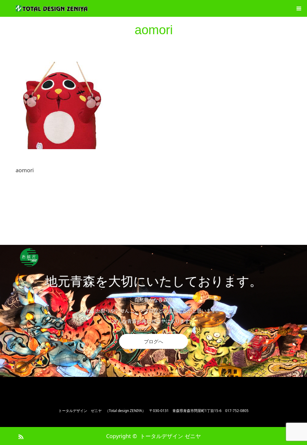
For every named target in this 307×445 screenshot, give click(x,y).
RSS (20, 435)
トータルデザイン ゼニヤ (170, 436)
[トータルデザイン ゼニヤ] (52, 8)
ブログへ (153, 341)
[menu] (298, 8)
